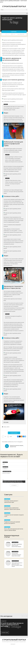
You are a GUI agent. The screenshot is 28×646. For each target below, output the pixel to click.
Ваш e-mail (5, 466)
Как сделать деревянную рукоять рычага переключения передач (17, 545)
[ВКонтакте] (18, 436)
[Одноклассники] (21, 436)
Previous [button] (22, 616)
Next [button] (26, 616)
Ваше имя (5, 462)
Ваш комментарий (7, 471)
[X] (20, 436)
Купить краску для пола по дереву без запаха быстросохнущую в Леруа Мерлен (17, 564)
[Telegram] (25, 436)
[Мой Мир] (23, 436)
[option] (14, 446)
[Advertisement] (14, 590)
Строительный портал (14, 6)
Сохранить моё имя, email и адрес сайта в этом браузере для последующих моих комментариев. (13, 482)
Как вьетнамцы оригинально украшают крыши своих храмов (16, 554)
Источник (6, 422)
